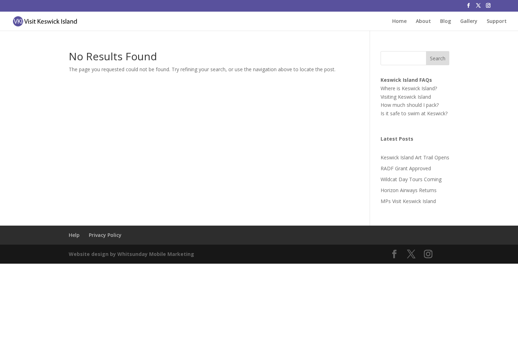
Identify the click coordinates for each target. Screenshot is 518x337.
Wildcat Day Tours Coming (411, 179)
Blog (445, 21)
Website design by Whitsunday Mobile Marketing (131, 254)
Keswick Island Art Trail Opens (415, 157)
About (423, 21)
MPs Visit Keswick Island (408, 201)
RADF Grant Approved (406, 168)
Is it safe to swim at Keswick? (414, 113)
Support (497, 21)
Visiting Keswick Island (406, 96)
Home (399, 21)
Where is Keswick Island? (409, 88)
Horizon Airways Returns (409, 190)
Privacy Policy (105, 235)
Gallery (468, 21)
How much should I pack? (410, 105)
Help (74, 235)
